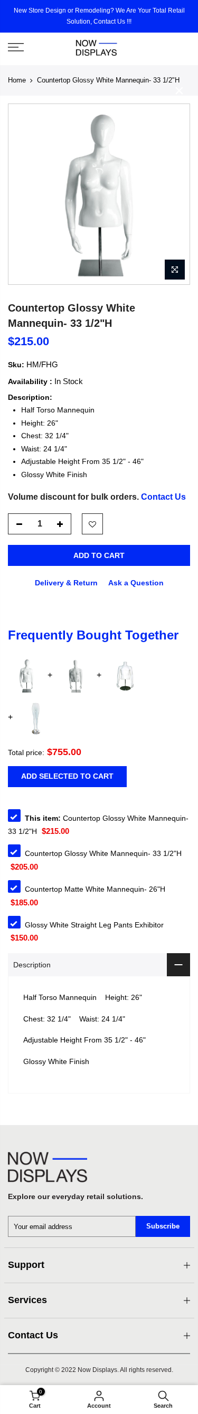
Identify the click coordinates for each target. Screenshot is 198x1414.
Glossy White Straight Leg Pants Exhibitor (94, 925)
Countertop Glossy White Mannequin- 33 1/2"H (103, 853)
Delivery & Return (66, 583)
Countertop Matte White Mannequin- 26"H (95, 889)
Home (17, 80)
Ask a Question (136, 583)
